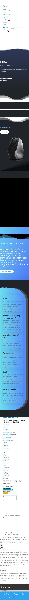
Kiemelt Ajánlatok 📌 (7, 439)
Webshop (4, 132)
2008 (4, 537)
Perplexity (8, 420)
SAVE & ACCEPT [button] (3, 580)
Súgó (24, 537)
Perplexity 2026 (9, 353)
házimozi (5, 464)
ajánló (4, 455)
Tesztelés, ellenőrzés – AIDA (12, 336)
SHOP (4, 7)
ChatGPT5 (7, 422)
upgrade (5, 475)
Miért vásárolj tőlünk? (8, 440)
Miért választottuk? (7, 271)
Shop (16, 537)
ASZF (24, 541)
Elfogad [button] (21, 542)
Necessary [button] (2, 568)
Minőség (5, 442)
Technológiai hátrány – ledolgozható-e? (12, 317)
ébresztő (5, 459)
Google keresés (4, 80)
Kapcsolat (5, 26)
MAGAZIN (5, 9)
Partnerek (5, 443)
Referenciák (5, 445)
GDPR (1, 542)
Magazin (20, 537)
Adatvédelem (6, 426)
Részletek (14, 542)
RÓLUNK (5, 12)
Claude (15, 420)
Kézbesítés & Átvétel (7, 437)
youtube (5, 478)
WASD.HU (11, 537)
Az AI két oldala (9, 389)
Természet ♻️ (6, 448)
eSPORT (4, 460)
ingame (4, 468)
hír (3, 465)
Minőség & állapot (7, 14)
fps (3, 462)
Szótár (4, 447)
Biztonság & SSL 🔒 (7, 431)
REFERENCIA (5, 19)
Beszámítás (5, 429)
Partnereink (5, 17)
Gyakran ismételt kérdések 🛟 (9, 434)
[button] (1, 582)
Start (5, 298)
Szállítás (5, 22)
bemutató (5, 457)
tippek (4, 473)
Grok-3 (22, 420)
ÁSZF (4, 427)
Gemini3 (16, 422)
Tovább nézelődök (7, 598)
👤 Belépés (5, 27)
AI (3, 454)
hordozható (5, 467)
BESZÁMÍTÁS (6, 11)
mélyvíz (4, 470)
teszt (4, 472)
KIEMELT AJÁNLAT (7, 16)
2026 (6, 537)
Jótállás (4, 24)
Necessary (4, 570)
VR (3, 477)
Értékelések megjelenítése (9, 432)
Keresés (9, 28)
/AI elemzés (6, 21)
